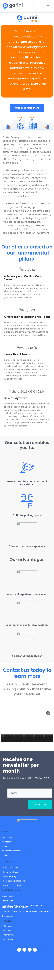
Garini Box (7, 930)
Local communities (12, 885)
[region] (27, 725)
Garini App (8, 926)
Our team (6, 842)
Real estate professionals (14, 881)
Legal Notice (7, 900)
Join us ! (5, 855)
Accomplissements (11, 850)
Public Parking (9, 876)
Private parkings (10, 872)
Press (4, 846)
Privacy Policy (8, 896)
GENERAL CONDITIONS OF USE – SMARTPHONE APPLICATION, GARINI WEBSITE (22, 906)
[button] (48, 713)
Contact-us (7, 916)
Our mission (7, 837)
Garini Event (8, 939)
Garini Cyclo (8, 935)
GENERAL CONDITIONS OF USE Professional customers (26, 911)
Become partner (10, 867)
